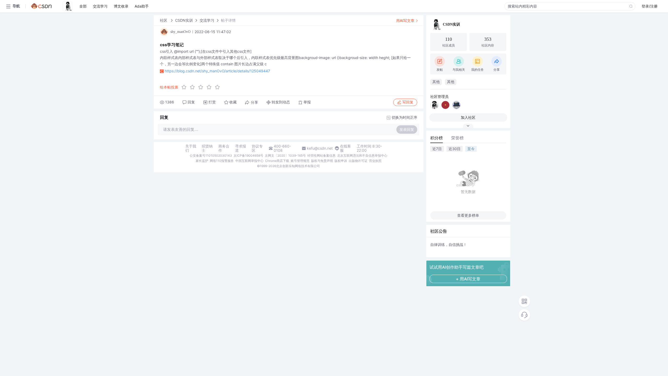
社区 (164, 20)
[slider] (202, 87)
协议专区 (257, 148)
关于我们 (190, 148)
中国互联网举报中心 (249, 161)
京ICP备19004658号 (248, 155)
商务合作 (223, 148)
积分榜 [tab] (436, 137)
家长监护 (202, 161)
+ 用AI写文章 (468, 278)
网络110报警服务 (222, 161)
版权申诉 (341, 161)
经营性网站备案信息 (321, 155)
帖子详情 (228, 20)
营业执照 (375, 161)
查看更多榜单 (468, 215)
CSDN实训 (184, 20)
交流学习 (207, 20)
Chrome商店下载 (277, 161)
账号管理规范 (300, 161)
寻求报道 (240, 148)
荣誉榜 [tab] (457, 137)
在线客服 (345, 148)
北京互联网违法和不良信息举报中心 (362, 155)
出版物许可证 (358, 161)
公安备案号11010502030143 (211, 155)
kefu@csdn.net (320, 148)
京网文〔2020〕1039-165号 (285, 155)
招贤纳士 (207, 148)
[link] (164, 20)
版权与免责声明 (322, 161)
